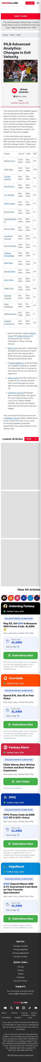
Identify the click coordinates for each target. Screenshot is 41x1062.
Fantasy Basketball (20, 953)
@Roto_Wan (21, 96)
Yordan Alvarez (23, 336)
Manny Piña (9, 229)
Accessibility (6, 1017)
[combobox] (32, 439)
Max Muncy (9, 186)
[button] (38, 3)
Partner (14, 1013)
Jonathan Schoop (16, 393)
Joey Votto (9, 280)
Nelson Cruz (9, 161)
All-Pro (30, 3)
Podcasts (20, 977)
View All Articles (28, 589)
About (4, 1013)
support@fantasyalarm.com (20, 994)
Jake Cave (8, 169)
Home (5, 35)
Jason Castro (9, 203)
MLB (12, 35)
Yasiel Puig (9, 288)
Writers (20, 970)
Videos (20, 974)
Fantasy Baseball (20, 950)
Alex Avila (8, 263)
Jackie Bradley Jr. (17, 363)
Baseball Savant (13, 418)
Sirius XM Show (20, 981)
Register (18, 1017)
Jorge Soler (9, 212)
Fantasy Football (20, 946)
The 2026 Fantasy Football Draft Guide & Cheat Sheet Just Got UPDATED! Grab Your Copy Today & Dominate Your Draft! (21, 25)
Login (30, 1017)
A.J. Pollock (9, 195)
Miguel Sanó (9, 271)
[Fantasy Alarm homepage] (10, 3)
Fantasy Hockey (20, 957)
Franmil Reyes (10, 246)
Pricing (20, 967)
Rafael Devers (10, 314)
